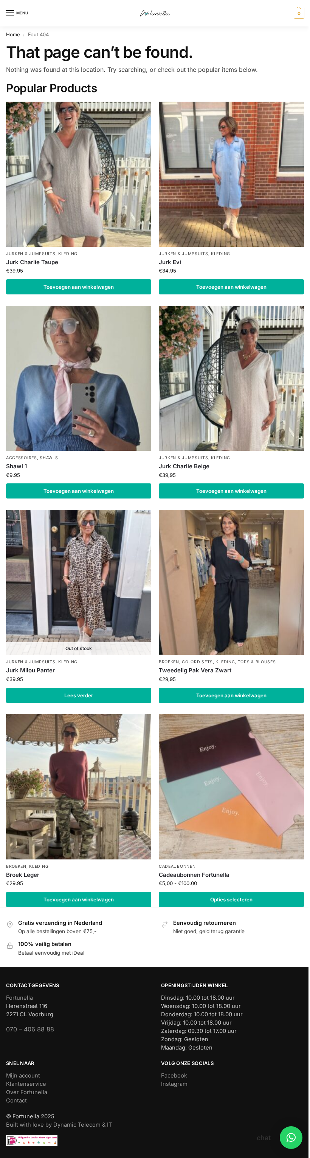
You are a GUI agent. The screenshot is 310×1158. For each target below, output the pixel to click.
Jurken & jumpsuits (31, 253)
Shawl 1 (16, 466)
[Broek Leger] (78, 786)
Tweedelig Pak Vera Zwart (195, 670)
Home (13, 34)
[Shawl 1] (78, 378)
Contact (16, 1100)
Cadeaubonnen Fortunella (194, 874)
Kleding (68, 253)
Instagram (174, 1084)
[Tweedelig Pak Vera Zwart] (231, 582)
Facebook (174, 1075)
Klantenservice (26, 1084)
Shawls (49, 457)
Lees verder (78, 695)
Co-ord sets (197, 662)
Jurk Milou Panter (30, 670)
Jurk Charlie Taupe (32, 262)
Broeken (169, 662)
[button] (298, 13)
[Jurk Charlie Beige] (231, 378)
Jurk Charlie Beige (184, 466)
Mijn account (23, 1075)
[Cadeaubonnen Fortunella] (231, 786)
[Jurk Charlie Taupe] (78, 174)
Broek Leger (22, 874)
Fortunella (19, 997)
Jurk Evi (170, 262)
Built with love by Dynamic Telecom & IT (59, 1124)
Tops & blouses (257, 662)
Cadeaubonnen (177, 866)
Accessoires (21, 457)
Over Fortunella (26, 1092)
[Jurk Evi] (231, 174)
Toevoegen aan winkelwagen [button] (78, 287)
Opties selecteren (231, 899)
